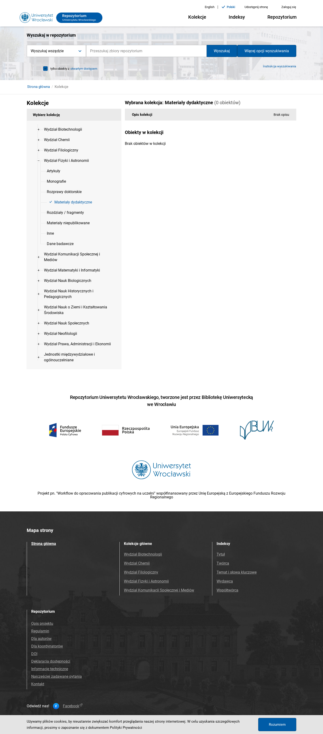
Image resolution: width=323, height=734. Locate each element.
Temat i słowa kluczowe (237, 572)
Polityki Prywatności (126, 727)
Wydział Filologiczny (141, 572)
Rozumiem (277, 724)
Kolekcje (197, 17)
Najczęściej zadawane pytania (56, 676)
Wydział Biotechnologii (143, 554)
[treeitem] (74, 129)
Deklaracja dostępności (50, 661)
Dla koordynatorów (47, 646)
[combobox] (146, 51)
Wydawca (225, 581)
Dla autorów (41, 638)
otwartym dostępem (83, 68)
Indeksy (237, 17)
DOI (34, 654)
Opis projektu (42, 623)
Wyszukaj (222, 51)
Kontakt (37, 684)
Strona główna (38, 87)
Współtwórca (227, 590)
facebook (71, 706)
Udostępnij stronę (256, 7)
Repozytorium (282, 17)
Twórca (223, 563)
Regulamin (40, 631)
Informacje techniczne (49, 669)
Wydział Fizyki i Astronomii (146, 581)
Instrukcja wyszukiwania (279, 66)
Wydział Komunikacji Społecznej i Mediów (159, 590)
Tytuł (221, 554)
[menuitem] (63, 129)
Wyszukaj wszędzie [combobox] (47, 51)
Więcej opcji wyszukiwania (266, 51)
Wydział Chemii (137, 563)
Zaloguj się (288, 7)
